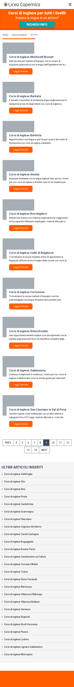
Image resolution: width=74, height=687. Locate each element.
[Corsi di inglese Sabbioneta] (18, 366)
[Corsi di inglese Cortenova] (18, 288)
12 (67, 442)
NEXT (44, 450)
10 (53, 442)
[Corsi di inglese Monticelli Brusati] (18, 53)
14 (35, 450)
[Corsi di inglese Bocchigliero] (18, 209)
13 (28, 450)
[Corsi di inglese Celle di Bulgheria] (18, 248)
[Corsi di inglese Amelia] (18, 170)
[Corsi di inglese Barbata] (18, 92)
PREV (8, 442)
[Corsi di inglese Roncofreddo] (18, 327)
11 (60, 442)
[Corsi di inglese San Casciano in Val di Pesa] (18, 405)
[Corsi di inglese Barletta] (18, 131)
